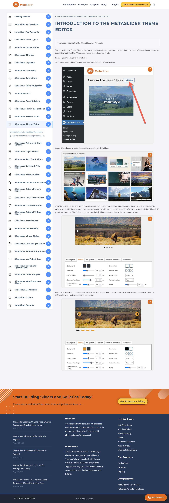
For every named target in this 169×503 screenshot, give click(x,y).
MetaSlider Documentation (74, 16)
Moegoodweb (71, 446)
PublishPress (123, 463)
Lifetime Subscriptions (127, 450)
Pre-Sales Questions (126, 441)
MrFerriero (70, 419)
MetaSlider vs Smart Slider (128, 484)
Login (115, 4)
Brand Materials (124, 429)
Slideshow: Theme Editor (98, 16)
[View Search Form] (154, 5)
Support (94, 4)
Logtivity (121, 471)
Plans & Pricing (123, 445)
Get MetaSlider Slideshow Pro (135, 4)
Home (57, 16)
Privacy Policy (30, 498)
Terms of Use (18, 498)
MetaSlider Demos (125, 425)
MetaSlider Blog (124, 433)
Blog (103, 4)
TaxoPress (122, 467)
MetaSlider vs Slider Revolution (130, 489)
